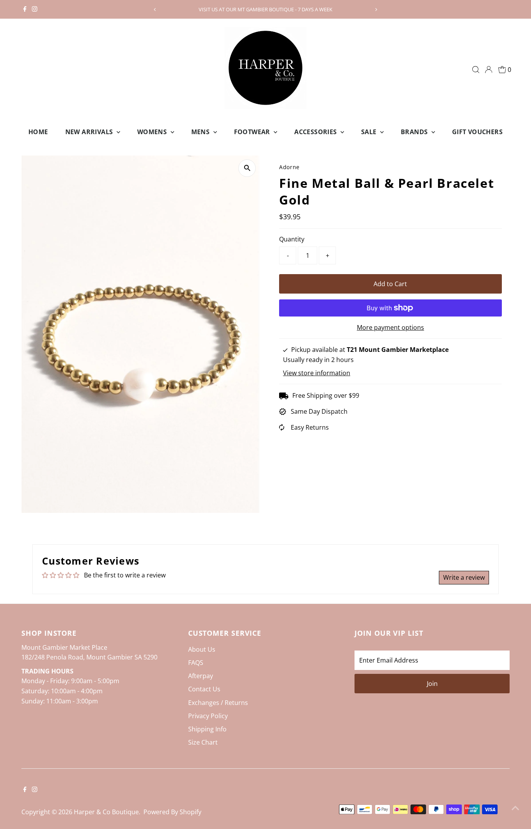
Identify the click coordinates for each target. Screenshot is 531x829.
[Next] (375, 9)
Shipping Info (207, 729)
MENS (201, 132)
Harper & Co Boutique (106, 812)
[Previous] (155, 9)
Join (432, 683)
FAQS (195, 662)
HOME (38, 132)
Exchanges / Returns (218, 702)
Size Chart (203, 742)
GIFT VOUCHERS (477, 132)
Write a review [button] (464, 577)
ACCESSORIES (316, 132)
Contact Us (204, 689)
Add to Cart (390, 284)
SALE (369, 132)
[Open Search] (475, 69)
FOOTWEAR (253, 132)
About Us (201, 649)
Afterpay (200, 676)
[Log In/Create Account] (488, 69)
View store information (316, 373)
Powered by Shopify (172, 812)
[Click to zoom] (247, 168)
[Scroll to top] (515, 807)
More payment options (390, 327)
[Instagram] (34, 9)
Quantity (291, 239)
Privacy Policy (208, 716)
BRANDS (415, 132)
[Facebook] (24, 9)
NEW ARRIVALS (90, 132)
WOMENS (153, 132)
